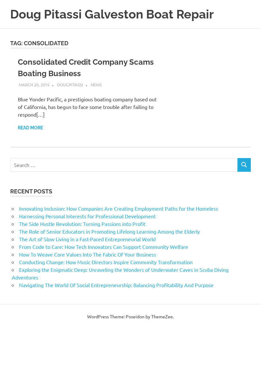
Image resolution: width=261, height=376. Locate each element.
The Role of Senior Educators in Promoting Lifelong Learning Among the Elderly (109, 231)
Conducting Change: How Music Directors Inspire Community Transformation (106, 262)
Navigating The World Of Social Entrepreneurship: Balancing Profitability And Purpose (116, 285)
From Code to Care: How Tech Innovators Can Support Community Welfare (103, 246)
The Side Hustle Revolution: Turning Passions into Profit (82, 224)
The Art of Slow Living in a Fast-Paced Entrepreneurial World (87, 239)
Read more (30, 127)
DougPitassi (70, 84)
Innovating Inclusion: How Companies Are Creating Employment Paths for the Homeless (118, 208)
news (96, 84)
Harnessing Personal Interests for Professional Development (87, 216)
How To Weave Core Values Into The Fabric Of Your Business (87, 254)
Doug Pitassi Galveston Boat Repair (112, 14)
